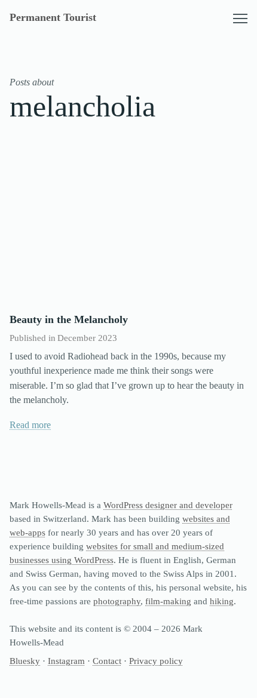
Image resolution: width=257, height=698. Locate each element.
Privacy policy (156, 661)
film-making (168, 601)
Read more (30, 425)
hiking (222, 601)
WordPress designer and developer (167, 505)
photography (116, 601)
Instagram (66, 661)
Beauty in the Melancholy (69, 319)
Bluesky (25, 661)
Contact (107, 661)
